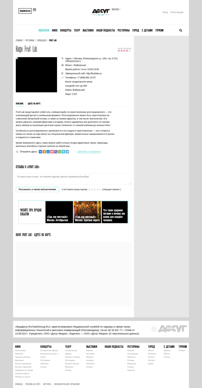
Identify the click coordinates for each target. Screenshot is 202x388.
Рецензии (131, 363)
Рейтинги (19, 354)
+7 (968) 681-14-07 (86, 77)
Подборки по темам (24, 370)
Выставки (88, 30)
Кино (54, 30)
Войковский (79, 90)
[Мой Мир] (48, 151)
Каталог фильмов (23, 363)
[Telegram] (67, 151)
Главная (19, 40)
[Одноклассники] (44, 151)
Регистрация (177, 12)
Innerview (44, 30)
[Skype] (63, 151)
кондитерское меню (82, 82)
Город (135, 30)
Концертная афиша (49, 350)
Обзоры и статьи (22, 377)
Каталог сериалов (23, 367)
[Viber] (55, 151)
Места (151, 350)
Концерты (65, 30)
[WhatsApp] (59, 151)
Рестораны (124, 30)
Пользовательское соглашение (67, 384)
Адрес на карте (34, 103)
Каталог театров (72, 357)
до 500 (83, 86)
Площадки (41, 40)
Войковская (79, 65)
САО (74, 94)
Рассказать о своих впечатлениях (37, 189)
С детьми (147, 30)
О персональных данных (124, 333)
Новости (131, 370)
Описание (19, 103)
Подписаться (25, 11)
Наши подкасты (105, 30)
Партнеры (47, 384)
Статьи (43, 367)
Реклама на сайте (32, 384)
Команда (19, 384)
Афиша (167, 350)
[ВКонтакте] (40, 151)
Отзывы (130, 360)
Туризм (159, 30)
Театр (77, 30)
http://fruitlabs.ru (94, 73)
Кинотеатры (20, 350)
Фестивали (45, 360)
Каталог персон (22, 373)
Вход (165, 12)
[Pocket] (52, 151)
